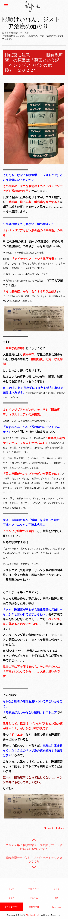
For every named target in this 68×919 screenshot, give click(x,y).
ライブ (56, 888)
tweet (50, 828)
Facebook (56, 907)
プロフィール (34, 888)
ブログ (11, 897)
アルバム (34, 897)
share (61, 828)
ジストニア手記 (11, 907)
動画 (57, 897)
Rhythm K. (31, 915)
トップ (11, 888)
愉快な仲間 (34, 907)
